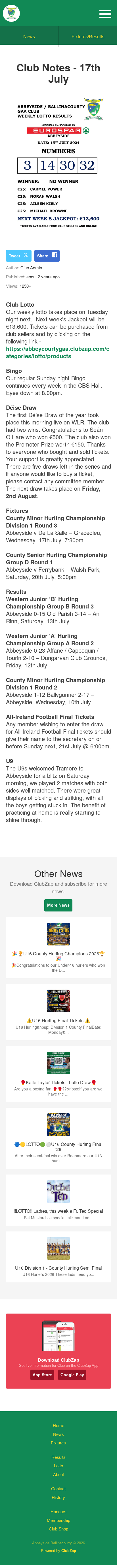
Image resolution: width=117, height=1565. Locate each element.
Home (58, 1425)
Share (42, 256)
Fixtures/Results (88, 36)
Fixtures (58, 1442)
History (58, 1497)
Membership (58, 1520)
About (58, 1474)
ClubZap (68, 1551)
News (29, 36)
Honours (58, 1511)
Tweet (14, 256)
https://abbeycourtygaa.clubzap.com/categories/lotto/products (57, 352)
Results (58, 1457)
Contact (58, 1488)
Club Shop (58, 1528)
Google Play (72, 1374)
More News (58, 905)
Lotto (58, 1465)
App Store (42, 1374)
